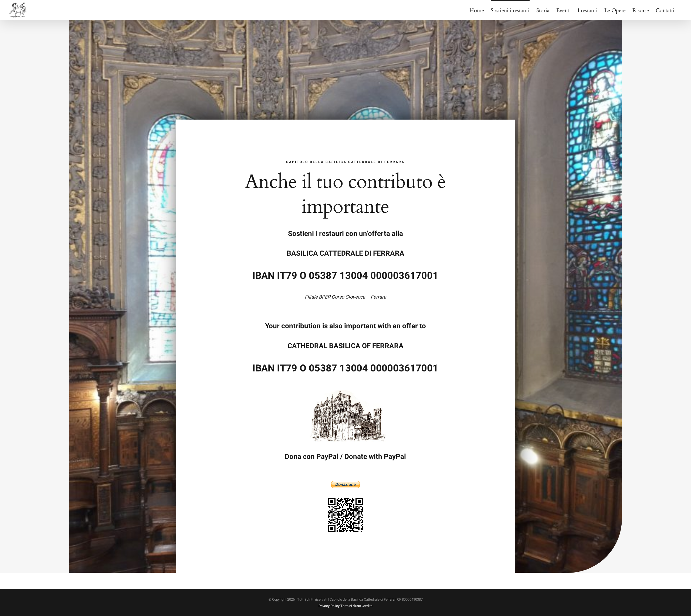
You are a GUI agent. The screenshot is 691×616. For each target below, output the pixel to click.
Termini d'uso (350, 605)
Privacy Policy (329, 605)
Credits (367, 605)
